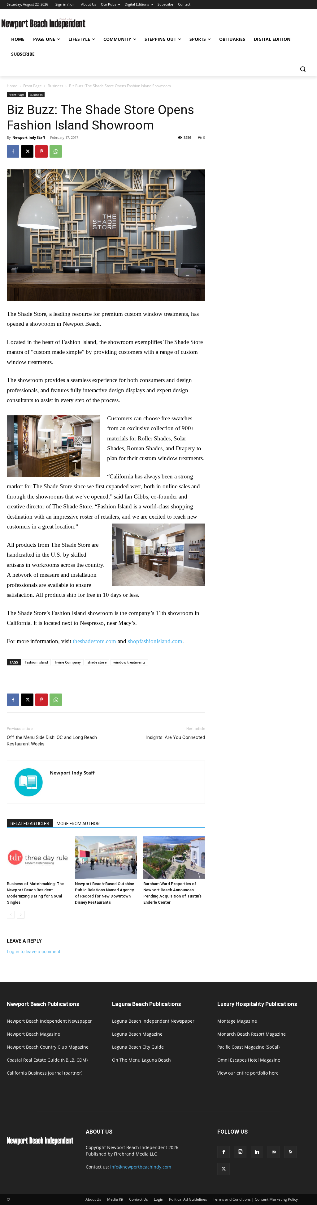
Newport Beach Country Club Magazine (48, 1047)
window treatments (129, 662)
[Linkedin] (257, 1152)
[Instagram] (240, 1152)
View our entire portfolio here (248, 1073)
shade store (97, 662)
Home (12, 85)
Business (55, 85)
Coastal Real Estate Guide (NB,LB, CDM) (47, 1060)
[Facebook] (13, 151)
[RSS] (290, 1152)
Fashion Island (36, 662)
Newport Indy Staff (28, 137)
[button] (302, 69)
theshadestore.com (94, 641)
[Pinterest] (41, 151)
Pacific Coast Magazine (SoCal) (248, 1047)
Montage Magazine (237, 1021)
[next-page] (20, 915)
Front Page (32, 85)
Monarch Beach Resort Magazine (251, 1034)
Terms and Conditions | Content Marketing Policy (255, 1199)
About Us (93, 1199)
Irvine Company (68, 662)
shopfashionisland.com (155, 641)
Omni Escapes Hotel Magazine (248, 1060)
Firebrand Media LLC (135, 1154)
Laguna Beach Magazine (137, 1034)
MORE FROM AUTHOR (78, 823)
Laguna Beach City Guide (138, 1047)
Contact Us (138, 1199)
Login (158, 1199)
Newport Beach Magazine (33, 1034)
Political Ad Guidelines (188, 1199)
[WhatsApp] (56, 151)
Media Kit (115, 1199)
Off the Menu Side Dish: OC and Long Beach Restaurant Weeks (52, 741)
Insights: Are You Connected (175, 737)
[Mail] (273, 1152)
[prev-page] (11, 915)
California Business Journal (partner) (44, 1073)
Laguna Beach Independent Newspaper (153, 1021)
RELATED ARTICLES (30, 823)
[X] (27, 151)
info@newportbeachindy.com (140, 1167)
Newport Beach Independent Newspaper (49, 1021)
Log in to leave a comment (33, 951)
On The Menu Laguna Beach (141, 1060)
